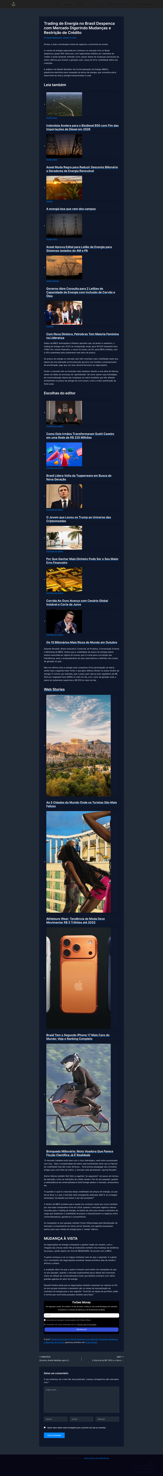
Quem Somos (147, 1469)
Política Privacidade (142, 4)
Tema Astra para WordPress (96, 1458)
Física (90, 4)
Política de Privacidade (142, 1466)
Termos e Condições (143, 1472)
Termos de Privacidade (86, 1324)
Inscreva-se (81, 1329)
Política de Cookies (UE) (118, 4)
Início (57, 4)
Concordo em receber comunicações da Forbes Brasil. (68, 1320)
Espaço (100, 4)
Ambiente (68, 4)
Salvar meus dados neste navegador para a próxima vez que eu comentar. (76, 1428)
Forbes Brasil (91, 1342)
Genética (80, 4)
